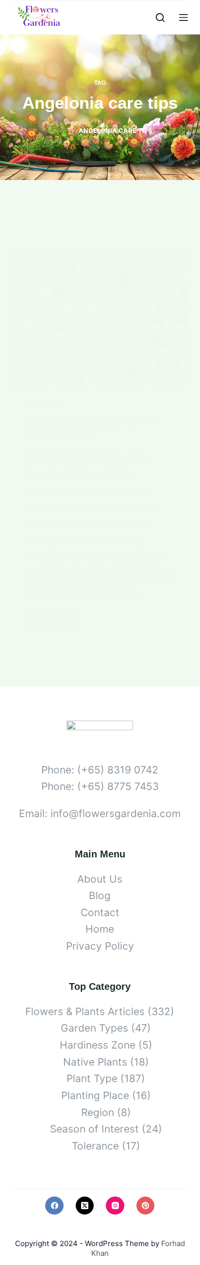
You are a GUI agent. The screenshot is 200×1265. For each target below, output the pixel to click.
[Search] (160, 17)
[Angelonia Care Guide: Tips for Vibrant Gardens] (100, 319)
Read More (56, 621)
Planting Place (95, 1095)
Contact (100, 912)
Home (99, 929)
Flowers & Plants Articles (85, 1011)
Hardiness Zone (97, 1045)
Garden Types (94, 1028)
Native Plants (95, 1062)
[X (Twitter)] (85, 1206)
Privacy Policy (100, 946)
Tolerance (95, 1146)
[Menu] (183, 17)
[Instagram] (115, 1206)
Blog (100, 895)
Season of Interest (94, 1129)
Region (97, 1112)
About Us (99, 879)
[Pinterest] (145, 1206)
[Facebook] (54, 1206)
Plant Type (45, 404)
